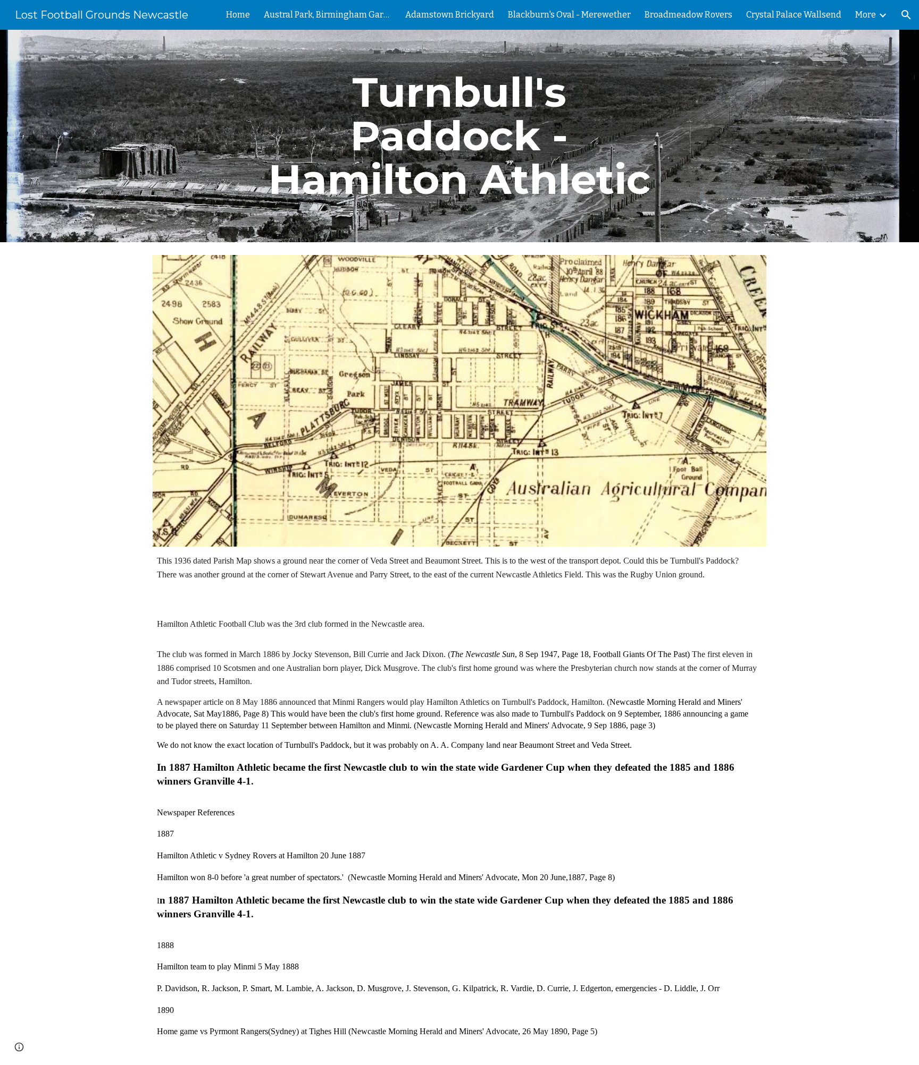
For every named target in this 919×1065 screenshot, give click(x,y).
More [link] (865, 15)
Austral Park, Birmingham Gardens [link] (327, 15)
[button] (906, 15)
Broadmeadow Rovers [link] (688, 15)
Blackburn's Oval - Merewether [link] (569, 15)
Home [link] (238, 15)
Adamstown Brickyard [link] (449, 15)
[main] (459, 135)
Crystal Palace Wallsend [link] (793, 15)
